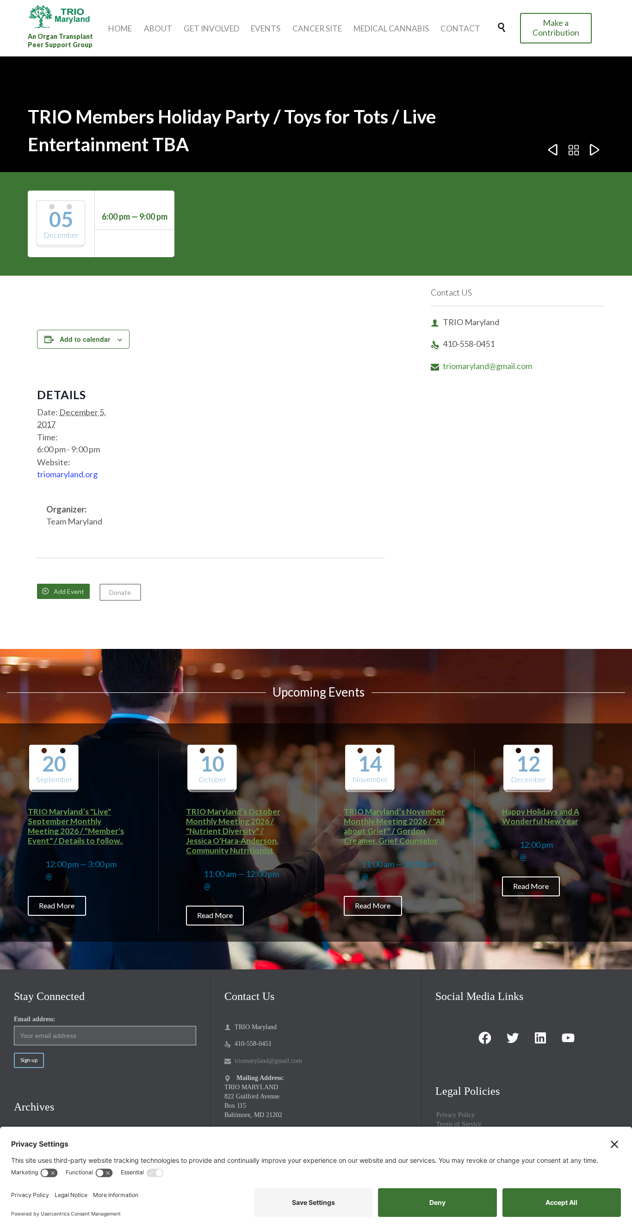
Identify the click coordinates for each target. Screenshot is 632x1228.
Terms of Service (458, 1124)
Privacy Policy (455, 1114)
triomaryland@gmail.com (481, 366)
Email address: (35, 1019)
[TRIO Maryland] (62, 16)
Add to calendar (85, 339)
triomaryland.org (67, 474)
